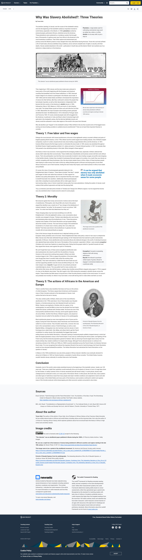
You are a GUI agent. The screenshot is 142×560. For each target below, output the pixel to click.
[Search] (127, 3)
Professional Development (51, 529)
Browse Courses (24, 527)
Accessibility (92, 539)
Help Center (75, 529)
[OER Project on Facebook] (113, 527)
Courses (16, 3)
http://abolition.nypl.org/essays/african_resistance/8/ (55, 400)
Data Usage (100, 539)
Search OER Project (25, 532)
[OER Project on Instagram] (120, 527)
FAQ (73, 527)
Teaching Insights (48, 532)
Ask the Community (77, 532)
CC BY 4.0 (62, 434)
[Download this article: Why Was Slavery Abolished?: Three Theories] (134, 9)
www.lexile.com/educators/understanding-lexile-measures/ (53, 494)
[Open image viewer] (71, 65)
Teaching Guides (48, 527)
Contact (118, 539)
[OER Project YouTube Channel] (116, 527)
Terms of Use (27, 556)
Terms (106, 539)
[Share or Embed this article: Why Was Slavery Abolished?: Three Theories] (137, 9)
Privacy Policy (38, 556)
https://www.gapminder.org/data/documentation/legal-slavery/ (78, 445)
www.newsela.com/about (43, 499)
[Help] (107, 3)
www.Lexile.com (93, 509)
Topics (25, 3)
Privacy (112, 539)
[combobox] (116, 3)
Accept (116, 553)
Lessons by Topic (24, 529)
